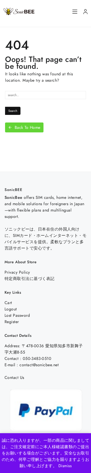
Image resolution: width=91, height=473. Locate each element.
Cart (8, 303)
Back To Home (27, 127)
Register (12, 322)
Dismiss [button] (65, 466)
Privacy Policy (17, 272)
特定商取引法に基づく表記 (30, 279)
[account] (85, 12)
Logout (11, 309)
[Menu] (75, 12)
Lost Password (17, 315)
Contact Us (14, 377)
